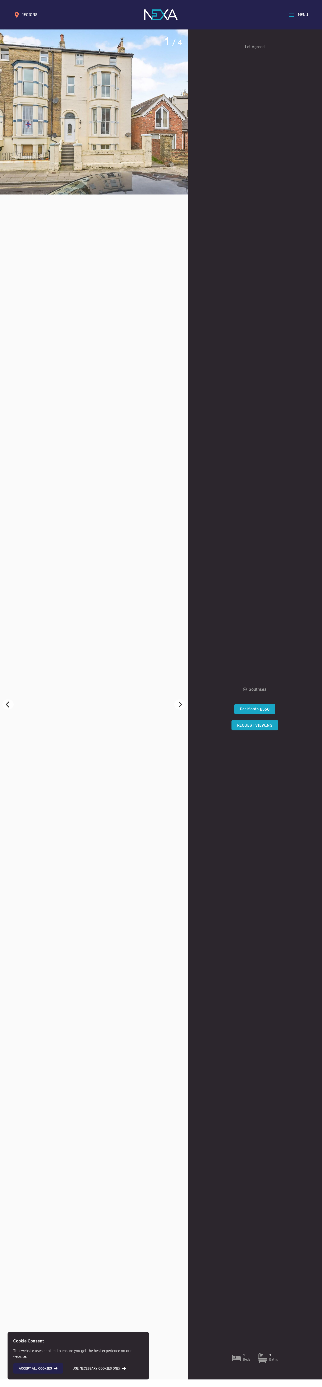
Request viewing (254, 725)
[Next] (180, 704)
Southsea (258, 689)
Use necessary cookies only (96, 1368)
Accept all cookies (35, 1368)
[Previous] (8, 704)
